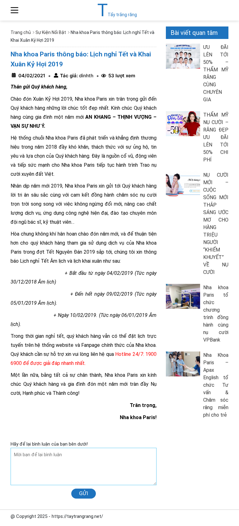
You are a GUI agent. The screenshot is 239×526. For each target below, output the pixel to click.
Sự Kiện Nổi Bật (50, 32)
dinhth (85, 76)
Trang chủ (21, 32)
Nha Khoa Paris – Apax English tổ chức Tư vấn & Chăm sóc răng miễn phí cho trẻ (215, 385)
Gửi (83, 493)
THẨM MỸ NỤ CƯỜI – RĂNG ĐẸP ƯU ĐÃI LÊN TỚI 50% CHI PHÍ (215, 137)
